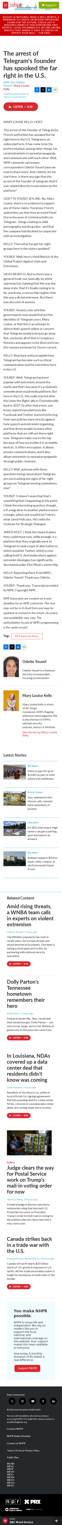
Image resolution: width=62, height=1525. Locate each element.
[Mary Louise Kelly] (11, 700)
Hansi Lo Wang (15, 1199)
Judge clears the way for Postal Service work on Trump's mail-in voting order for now (30, 1179)
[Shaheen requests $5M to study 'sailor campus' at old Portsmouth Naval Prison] (14, 858)
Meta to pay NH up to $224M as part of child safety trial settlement (41, 774)
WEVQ (10, 1482)
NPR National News (27, 636)
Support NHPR (27, 1368)
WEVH (10, 1471)
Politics (11, 1162)
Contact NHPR (15, 1428)
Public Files (13, 1457)
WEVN (10, 1477)
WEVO (10, 1480)
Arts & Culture (35, 792)
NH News (33, 766)
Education (33, 822)
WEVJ (10, 1474)
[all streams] (57, 1520)
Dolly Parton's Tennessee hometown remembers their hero (26, 993)
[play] (5, 1520)
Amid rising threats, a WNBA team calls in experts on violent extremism (30, 915)
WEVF (10, 1469)
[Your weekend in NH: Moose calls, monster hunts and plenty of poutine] (14, 798)
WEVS (10, 1485)
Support (50, 5)
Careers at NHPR (16, 1443)
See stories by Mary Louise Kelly (39, 733)
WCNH (10, 1463)
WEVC (10, 1466)
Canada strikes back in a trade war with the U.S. (29, 1244)
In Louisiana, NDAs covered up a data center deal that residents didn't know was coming (28, 1067)
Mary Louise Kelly (16, 87)
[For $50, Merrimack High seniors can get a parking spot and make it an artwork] (14, 828)
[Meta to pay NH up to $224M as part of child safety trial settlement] (14, 772)
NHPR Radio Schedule (18, 1436)
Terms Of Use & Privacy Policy (23, 1450)
